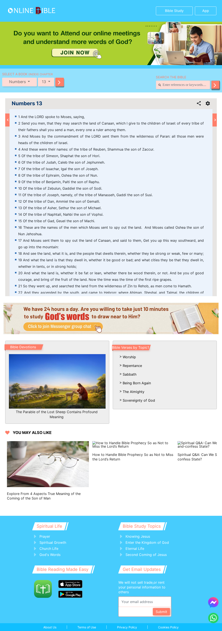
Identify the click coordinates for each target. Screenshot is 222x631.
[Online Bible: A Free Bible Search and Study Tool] (30, 11)
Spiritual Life (49, 526)
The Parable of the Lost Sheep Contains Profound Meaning (57, 414)
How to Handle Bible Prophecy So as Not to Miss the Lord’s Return (132, 456)
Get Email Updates (142, 569)
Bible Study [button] (174, 10)
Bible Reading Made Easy (62, 569)
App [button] (205, 10)
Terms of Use (86, 627)
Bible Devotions (23, 347)
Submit (161, 612)
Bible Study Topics (142, 526)
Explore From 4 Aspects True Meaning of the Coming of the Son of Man (44, 495)
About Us (49, 627)
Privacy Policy (127, 627)
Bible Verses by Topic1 (130, 347)
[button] (59, 82)
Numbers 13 (27, 103)
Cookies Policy (168, 627)
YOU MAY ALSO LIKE (32, 432)
